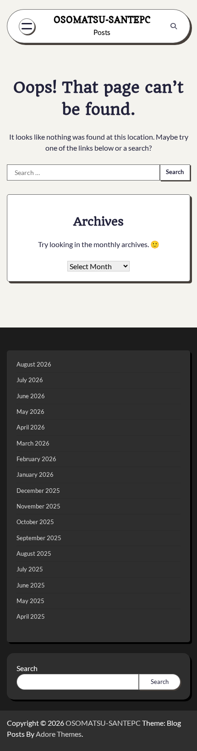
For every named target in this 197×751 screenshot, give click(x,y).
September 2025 (38, 538)
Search (27, 668)
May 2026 (30, 411)
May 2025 (30, 600)
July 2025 (29, 569)
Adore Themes (59, 733)
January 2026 (35, 474)
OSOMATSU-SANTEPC (102, 19)
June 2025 (30, 585)
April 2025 (30, 616)
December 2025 (38, 490)
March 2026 (32, 443)
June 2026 (30, 396)
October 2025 (35, 521)
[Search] (174, 26)
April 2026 (30, 427)
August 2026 (33, 364)
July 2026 (29, 380)
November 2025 (38, 506)
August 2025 (33, 553)
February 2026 (36, 459)
